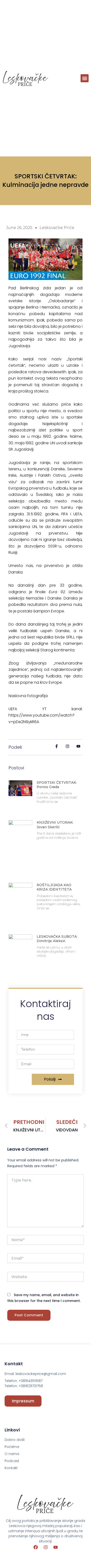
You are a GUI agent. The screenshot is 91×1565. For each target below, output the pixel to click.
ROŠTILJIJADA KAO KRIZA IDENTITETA (54, 887)
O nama (12, 1453)
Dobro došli (15, 1439)
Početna (12, 1446)
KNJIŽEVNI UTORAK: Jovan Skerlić (55, 824)
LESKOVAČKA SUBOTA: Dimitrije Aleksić (57, 938)
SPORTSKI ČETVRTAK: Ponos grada (57, 784)
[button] (85, 78)
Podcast (12, 1460)
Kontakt (11, 1467)
